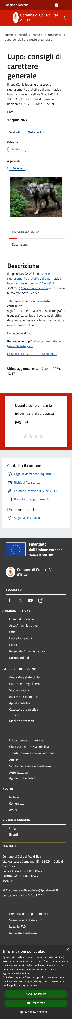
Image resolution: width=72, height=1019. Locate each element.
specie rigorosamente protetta (28, 276)
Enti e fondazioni (20, 638)
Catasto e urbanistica (23, 709)
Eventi (13, 834)
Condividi (14, 132)
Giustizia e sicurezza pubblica (29, 746)
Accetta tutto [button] (36, 993)
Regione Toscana (17, 4)
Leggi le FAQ (17, 926)
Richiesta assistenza (23, 932)
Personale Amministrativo (27, 651)
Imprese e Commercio (23, 696)
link (35, 985)
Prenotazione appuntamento (28, 913)
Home (9, 34)
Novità (23, 34)
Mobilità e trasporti (22, 720)
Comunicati (17, 803)
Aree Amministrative (23, 625)
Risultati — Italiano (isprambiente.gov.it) (34, 343)
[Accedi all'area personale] (56, 5)
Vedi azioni (34, 132)
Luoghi (13, 827)
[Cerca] (63, 17)
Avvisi (13, 809)
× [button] (67, 949)
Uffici (12, 631)
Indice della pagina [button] (25, 231)
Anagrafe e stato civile (24, 677)
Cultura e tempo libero (24, 683)
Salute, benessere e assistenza (30, 766)
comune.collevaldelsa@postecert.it (33, 890)
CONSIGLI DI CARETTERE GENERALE (32, 354)
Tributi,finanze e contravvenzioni (31, 753)
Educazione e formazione (26, 740)
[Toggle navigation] (8, 17)
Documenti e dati (20, 657)
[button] (35, 1012)
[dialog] (36, 982)
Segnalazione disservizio (25, 920)
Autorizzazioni (19, 772)
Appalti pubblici (19, 703)
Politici (13, 644)
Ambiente (54, 34)
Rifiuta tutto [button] (35, 1003)
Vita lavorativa (19, 690)
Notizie (37, 34)
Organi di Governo (21, 619)
